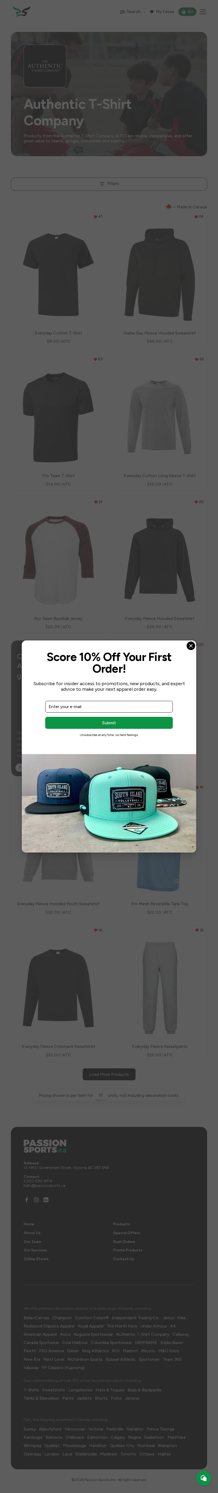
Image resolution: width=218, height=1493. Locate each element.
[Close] (191, 646)
